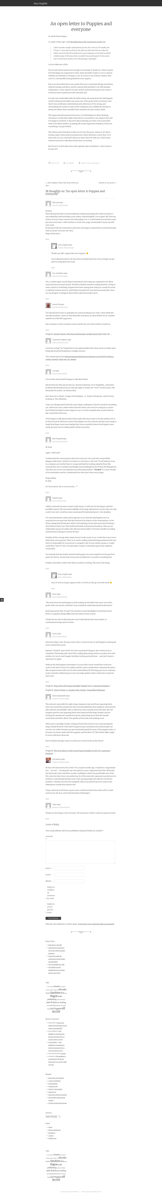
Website (48, 881)
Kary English (40, 3)
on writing (61, 1002)
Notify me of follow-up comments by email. (51, 892)
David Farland (52, 1084)
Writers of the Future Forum (57, 1103)
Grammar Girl (53, 1086)
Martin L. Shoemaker (55, 1089)
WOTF (56, 1012)
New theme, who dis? (55, 945)
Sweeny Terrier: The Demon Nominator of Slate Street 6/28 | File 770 (82, 334)
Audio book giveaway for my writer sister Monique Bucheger (56, 950)
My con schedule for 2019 (56, 964)
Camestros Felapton (59, 340)
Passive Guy (52, 1092)
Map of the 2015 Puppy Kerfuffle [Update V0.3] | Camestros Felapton (82, 686)
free (62, 993)
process (53, 1005)
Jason (54, 594)
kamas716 (56, 304)
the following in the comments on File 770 (87, 42)
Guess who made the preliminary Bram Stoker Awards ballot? (56, 959)
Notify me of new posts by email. (51, 908)
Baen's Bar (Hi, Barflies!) (56, 1078)
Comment (49, 837)
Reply (47, 239)
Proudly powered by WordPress (69, 1192)
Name (48, 868)
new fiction (51, 1002)
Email (48, 875)
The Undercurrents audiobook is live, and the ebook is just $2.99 (56, 970)
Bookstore (51, 1133)
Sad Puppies (95, 163)
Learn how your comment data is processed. (96, 924)
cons (57, 990)
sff (63, 1008)
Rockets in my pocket (108, 183)
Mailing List (52, 1138)
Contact (63, 1053)
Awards (56, 986)
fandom (83, 163)
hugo (65, 993)
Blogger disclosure (54, 1130)
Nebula (63, 999)
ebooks (62, 989)
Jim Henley (56, 759)
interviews (59, 999)
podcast (48, 1005)
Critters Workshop (54, 1081)
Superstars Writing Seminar (57, 1095)
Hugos (89, 163)
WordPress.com (96, 1192)
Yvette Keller (52, 1042)
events (48, 993)
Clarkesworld (53, 990)
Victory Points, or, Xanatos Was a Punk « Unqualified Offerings (79, 690)
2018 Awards (50, 986)
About (50, 1127)
